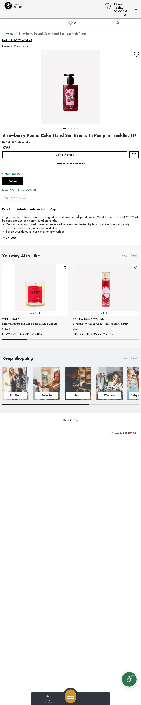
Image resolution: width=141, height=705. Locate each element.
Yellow (13, 181)
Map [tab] (53, 209)
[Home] (53, 9)
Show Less (9, 237)
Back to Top (70, 420)
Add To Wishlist (134, 154)
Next (134, 255)
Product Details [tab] (14, 209)
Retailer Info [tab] (38, 209)
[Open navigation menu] (70, 696)
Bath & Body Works (17, 40)
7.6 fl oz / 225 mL (15, 198)
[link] (70, 23)
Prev (124, 255)
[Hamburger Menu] (23, 23)
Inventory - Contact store (15, 46)
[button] (124, 9)
